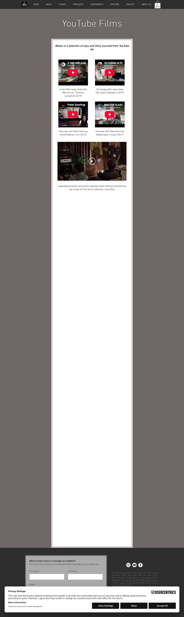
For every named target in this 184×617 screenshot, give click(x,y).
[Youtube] (134, 565)
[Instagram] (128, 565)
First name (34, 571)
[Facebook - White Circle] (140, 565)
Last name (72, 571)
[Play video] (92, 161)
